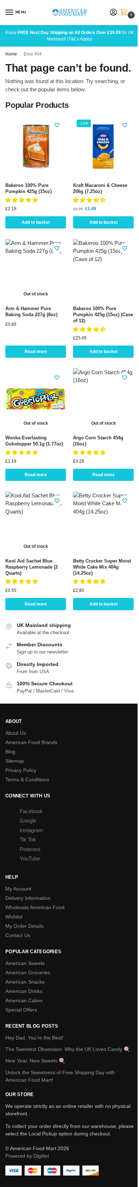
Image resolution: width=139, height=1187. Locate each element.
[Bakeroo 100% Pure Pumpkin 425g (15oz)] (35, 146)
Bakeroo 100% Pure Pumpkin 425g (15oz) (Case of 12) (103, 314)
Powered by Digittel (27, 1156)
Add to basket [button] (36, 222)
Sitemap (14, 761)
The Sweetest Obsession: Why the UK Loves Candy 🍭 (67, 1049)
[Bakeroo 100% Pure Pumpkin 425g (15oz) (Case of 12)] (103, 269)
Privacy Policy (20, 770)
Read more (36, 351)
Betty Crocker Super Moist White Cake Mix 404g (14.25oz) (102, 567)
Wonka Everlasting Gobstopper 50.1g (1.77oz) (34, 441)
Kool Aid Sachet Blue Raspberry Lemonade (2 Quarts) (31, 567)
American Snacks (25, 982)
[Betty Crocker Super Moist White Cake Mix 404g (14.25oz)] (103, 522)
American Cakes (23, 1000)
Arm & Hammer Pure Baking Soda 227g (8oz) (31, 311)
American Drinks (23, 991)
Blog (10, 751)
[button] (125, 13)
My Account (18, 889)
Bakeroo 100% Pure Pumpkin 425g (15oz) (28, 188)
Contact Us (17, 935)
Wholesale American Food (35, 907)
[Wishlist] (57, 125)
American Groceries (27, 972)
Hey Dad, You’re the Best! (34, 1038)
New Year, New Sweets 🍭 (35, 1060)
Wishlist (13, 917)
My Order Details (24, 926)
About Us (15, 733)
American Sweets (25, 963)
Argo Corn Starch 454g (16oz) (98, 441)
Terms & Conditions (27, 779)
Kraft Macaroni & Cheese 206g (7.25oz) (100, 188)
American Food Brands (31, 742)
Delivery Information (28, 898)
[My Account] (113, 13)
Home (11, 54)
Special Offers (21, 1010)
